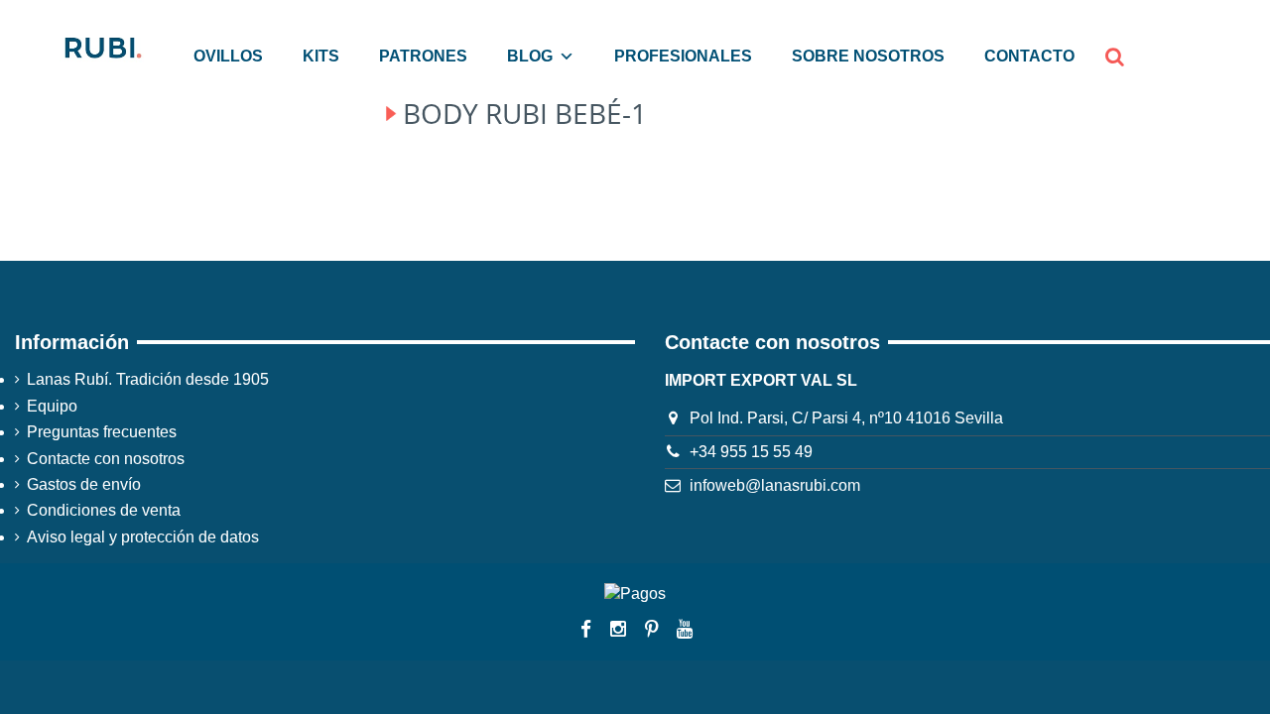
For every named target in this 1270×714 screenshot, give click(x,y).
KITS (321, 56)
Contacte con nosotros (106, 458)
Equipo (52, 406)
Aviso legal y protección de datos (143, 537)
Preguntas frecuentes (102, 431)
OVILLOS (228, 56)
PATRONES (423, 56)
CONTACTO (1029, 56)
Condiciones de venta (104, 510)
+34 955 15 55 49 (751, 451)
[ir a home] (102, 46)
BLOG (530, 56)
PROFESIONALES (683, 56)
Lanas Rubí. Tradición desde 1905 (148, 379)
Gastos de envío (84, 484)
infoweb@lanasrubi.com (775, 485)
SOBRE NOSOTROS (868, 56)
